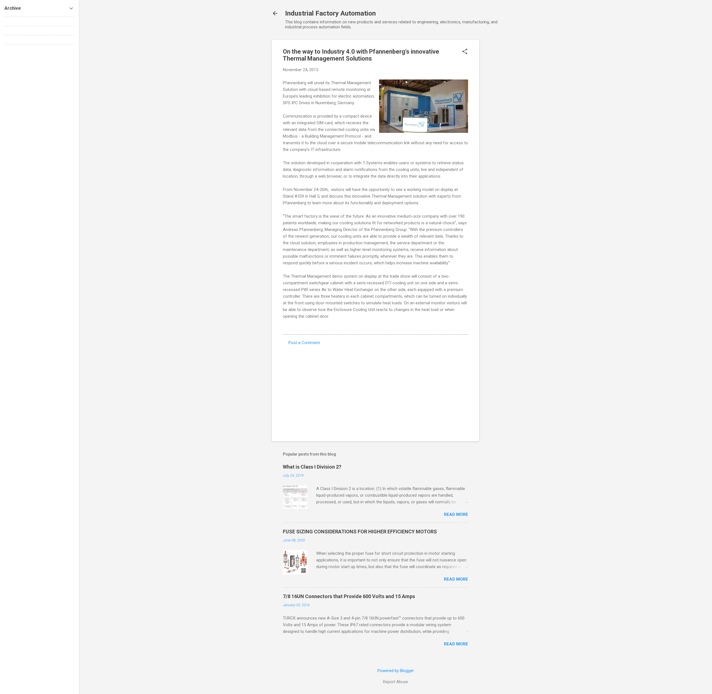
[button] (464, 52)
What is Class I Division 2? (312, 467)
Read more (456, 514)
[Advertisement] (501, 123)
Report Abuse (395, 681)
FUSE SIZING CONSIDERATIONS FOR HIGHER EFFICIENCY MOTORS (360, 531)
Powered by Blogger (395, 670)
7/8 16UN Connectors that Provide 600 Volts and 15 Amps (349, 596)
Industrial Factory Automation (330, 13)
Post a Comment (304, 342)
